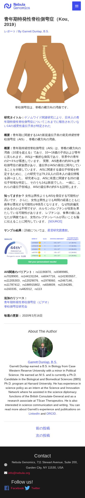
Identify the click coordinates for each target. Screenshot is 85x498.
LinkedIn (34, 413)
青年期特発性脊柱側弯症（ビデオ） (27, 302)
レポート (10, 31)
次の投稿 (43, 435)
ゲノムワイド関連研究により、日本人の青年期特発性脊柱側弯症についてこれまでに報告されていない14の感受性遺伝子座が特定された (41, 122)
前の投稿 (43, 428)
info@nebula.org (19, 473)
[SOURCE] (55, 221)
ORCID (51, 413)
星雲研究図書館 (57, 230)
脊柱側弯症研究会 (15, 306)
